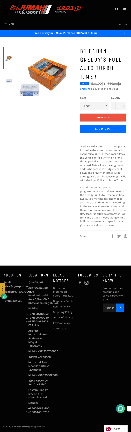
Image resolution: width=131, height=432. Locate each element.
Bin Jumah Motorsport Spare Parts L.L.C (63, 291)
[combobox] (116, 428)
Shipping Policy (62, 312)
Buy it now (103, 129)
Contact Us (60, 328)
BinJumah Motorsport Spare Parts (28, 426)
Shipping (85, 88)
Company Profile (63, 301)
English (117, 428)
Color (83, 98)
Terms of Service (63, 317)
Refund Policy (61, 306)
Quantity (115, 98)
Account (123, 24)
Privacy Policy (61, 323)
